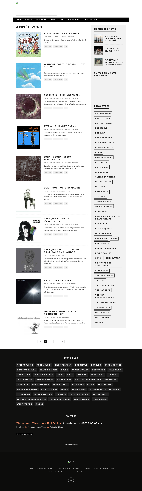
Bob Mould (101, 128)
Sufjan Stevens (104, 275)
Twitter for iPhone (56, 432)
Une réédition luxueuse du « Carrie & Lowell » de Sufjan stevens (114, 61)
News (20, 20)
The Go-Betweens (105, 285)
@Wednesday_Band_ (82, 423)
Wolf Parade (102, 317)
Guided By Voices (105, 177)
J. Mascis (100, 197)
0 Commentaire (58, 46)
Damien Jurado (103, 157)
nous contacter (71, 445)
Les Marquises (103, 229)
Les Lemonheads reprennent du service (112, 50)
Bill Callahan (103, 123)
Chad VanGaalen (104, 143)
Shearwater (113, 258)
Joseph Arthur (104, 206)
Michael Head (103, 234)
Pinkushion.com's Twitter (37, 432)
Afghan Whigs (103, 113)
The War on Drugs (105, 303)
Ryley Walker (103, 253)
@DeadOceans (109, 423)
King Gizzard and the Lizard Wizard (107, 217)
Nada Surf (101, 238)
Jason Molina (103, 201)
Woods (99, 322)
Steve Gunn (101, 270)
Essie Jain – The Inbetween (62, 95)
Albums (29, 20)
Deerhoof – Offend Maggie (62, 188)
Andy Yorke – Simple (57, 280)
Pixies (114, 238)
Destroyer (101, 162)
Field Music (101, 167)
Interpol (100, 187)
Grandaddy (101, 172)
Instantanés (90, 20)
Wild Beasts (102, 312)
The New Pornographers (104, 296)
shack (98, 258)
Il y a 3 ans (20, 432)
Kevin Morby (102, 211)
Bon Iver (100, 133)
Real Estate (102, 243)
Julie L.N (47, 70)
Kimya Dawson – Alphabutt (62, 33)
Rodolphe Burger (105, 248)
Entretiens (41, 20)
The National (102, 290)
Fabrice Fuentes (49, 191)
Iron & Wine (101, 192)
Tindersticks (102, 308)
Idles (108, 182)
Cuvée (98, 152)
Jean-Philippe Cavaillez (52, 36)
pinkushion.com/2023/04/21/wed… (38, 428)
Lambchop (101, 224)
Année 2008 (48, 46)
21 (62, 341)
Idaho (98, 182)
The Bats (100, 280)
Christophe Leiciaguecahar (53, 98)
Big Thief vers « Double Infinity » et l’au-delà (114, 38)
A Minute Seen (56, 20)
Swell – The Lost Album (60, 126)
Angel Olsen (102, 118)
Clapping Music (104, 148)
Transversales (73, 20)
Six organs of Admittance (103, 264)
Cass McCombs (103, 138)
